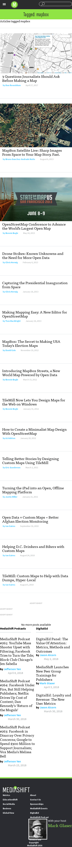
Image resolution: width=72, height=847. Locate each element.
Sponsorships (36, 804)
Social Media (9, 804)
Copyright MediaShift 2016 (34, 844)
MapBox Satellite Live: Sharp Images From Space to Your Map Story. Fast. (32, 152)
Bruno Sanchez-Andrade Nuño (20, 159)
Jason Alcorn (48, 655)
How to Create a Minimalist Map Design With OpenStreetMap (34, 431)
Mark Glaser (47, 683)
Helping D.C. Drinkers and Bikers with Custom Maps (33, 548)
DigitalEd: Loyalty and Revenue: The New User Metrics (53, 699)
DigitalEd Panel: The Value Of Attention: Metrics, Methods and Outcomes (53, 645)
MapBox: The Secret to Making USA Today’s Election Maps (31, 343)
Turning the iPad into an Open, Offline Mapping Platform (33, 490)
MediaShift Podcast (39, 817)
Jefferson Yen (12, 669)
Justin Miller (11, 496)
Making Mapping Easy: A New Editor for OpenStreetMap (34, 314)
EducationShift (10, 799)
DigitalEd (34, 812)
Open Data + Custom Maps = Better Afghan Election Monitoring (30, 519)
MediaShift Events (38, 808)
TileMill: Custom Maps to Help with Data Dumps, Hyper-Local (35, 578)
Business (7, 808)
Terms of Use (35, 839)
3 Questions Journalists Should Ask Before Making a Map (31, 78)
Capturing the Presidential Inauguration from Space (35, 285)
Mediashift (14, 4)
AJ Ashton (10, 438)
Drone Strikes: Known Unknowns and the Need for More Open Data (32, 255)
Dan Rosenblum (13, 85)
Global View (8, 812)
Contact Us (35, 799)
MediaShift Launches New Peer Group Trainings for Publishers (52, 673)
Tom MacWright (13, 321)
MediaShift (16, 789)
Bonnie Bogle (12, 233)
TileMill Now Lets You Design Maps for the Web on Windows (33, 402)
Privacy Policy (35, 836)
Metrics (6, 795)
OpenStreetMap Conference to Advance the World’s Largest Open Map (34, 226)
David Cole (11, 350)
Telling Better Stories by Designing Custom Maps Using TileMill (30, 460)
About (33, 795)
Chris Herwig (12, 262)
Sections (4, 4)
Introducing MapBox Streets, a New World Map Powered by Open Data (31, 372)
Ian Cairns (10, 526)
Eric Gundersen (13, 467)
